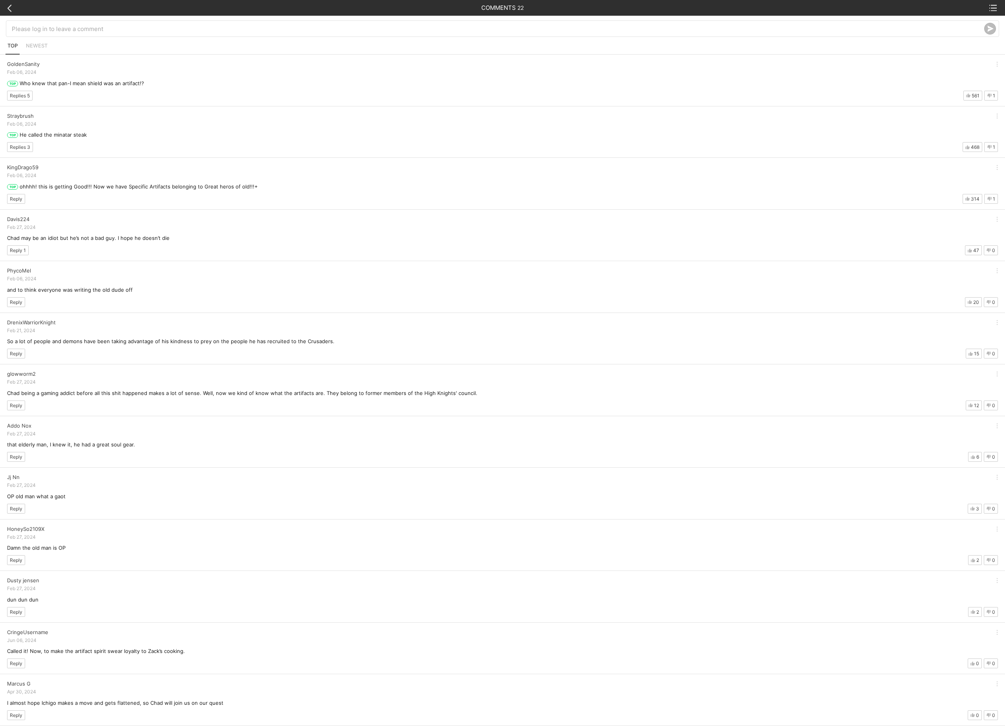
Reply (16, 199)
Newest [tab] (37, 45)
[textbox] (498, 28)
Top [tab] (12, 45)
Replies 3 (20, 147)
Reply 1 (18, 250)
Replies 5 (20, 96)
